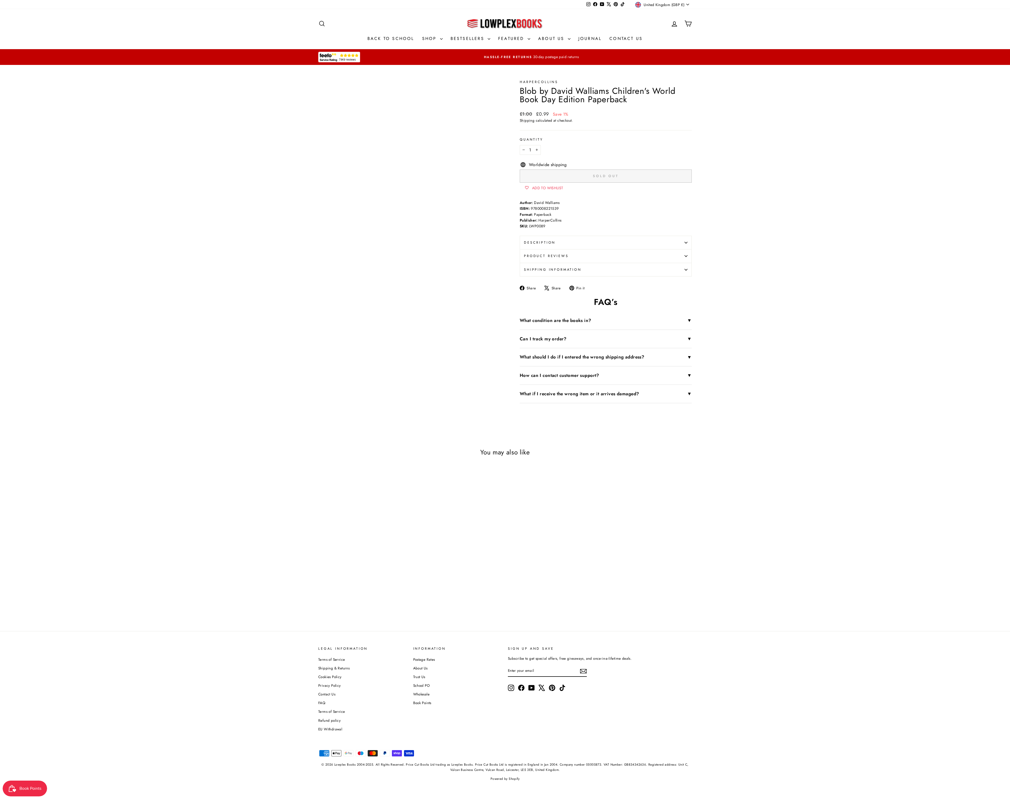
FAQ (321, 702)
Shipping (527, 120)
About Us (552, 38)
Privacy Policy (329, 685)
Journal (590, 38)
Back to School (390, 38)
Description (540, 242)
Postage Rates (424, 659)
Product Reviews (546, 255)
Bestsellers (468, 38)
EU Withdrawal (330, 729)
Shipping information (553, 269)
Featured (512, 38)
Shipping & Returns (334, 668)
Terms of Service (331, 659)
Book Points (422, 702)
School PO (421, 685)
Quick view (363, 567)
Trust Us (419, 676)
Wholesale (421, 694)
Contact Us (626, 38)
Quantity (531, 139)
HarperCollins (539, 81)
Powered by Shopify (505, 778)
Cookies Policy (330, 676)
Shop (430, 38)
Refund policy (329, 720)
